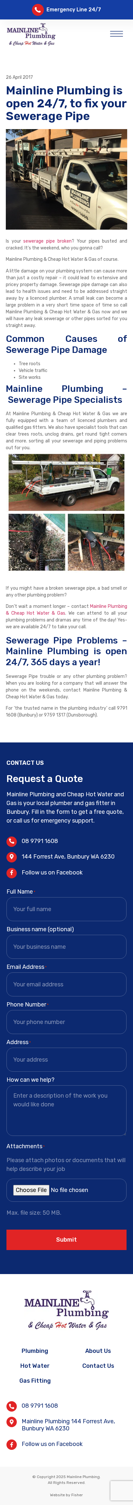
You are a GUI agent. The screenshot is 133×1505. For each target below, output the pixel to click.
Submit (66, 1239)
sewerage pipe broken (47, 241)
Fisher (77, 1495)
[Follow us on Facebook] (11, 873)
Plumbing (35, 1350)
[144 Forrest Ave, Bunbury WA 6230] (11, 857)
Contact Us (98, 1365)
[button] (116, 32)
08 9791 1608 (40, 841)
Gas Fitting (35, 1380)
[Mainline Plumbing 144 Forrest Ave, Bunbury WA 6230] (11, 1422)
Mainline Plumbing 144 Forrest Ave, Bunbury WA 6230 (68, 1425)
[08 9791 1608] (11, 842)
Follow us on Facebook (52, 872)
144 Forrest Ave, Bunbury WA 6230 (68, 856)
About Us (98, 1350)
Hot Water (35, 1365)
